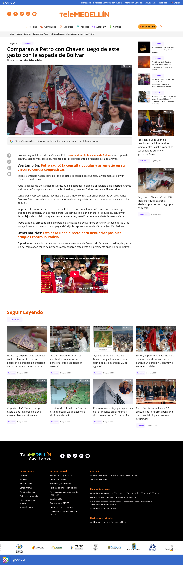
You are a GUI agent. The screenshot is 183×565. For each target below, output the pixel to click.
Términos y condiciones (60, 483)
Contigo (115, 26)
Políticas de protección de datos (64, 488)
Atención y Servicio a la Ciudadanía (140, 2)
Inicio (12, 34)
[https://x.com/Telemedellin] (69, 456)
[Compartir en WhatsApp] (9, 168)
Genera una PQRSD (58, 479)
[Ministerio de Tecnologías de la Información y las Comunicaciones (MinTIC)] (72, 548)
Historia (23, 475)
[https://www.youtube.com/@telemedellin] (87, 456)
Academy (99, 26)
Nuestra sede (26, 483)
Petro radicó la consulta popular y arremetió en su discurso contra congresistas (71, 167)
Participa (163, 2)
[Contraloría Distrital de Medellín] (33, 548)
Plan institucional (27, 492)
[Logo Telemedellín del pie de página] (35, 456)
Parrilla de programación (61, 475)
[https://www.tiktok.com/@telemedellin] (75, 456)
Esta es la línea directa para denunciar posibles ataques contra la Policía (69, 235)
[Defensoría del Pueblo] (129, 548)
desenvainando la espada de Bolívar (89, 155)
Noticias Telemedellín (30, 60)
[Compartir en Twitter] (9, 162)
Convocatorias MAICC (59, 503)
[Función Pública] (148, 548)
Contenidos (48, 26)
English (177, 2)
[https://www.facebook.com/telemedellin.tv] (62, 456)
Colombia (27, 34)
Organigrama (26, 488)
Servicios (24, 479)
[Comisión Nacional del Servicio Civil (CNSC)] (52, 547)
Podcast (82, 26)
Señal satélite (56, 499)
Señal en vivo (148, 26)
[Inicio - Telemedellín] (84, 13)
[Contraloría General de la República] (14, 548)
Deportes (66, 26)
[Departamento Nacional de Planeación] (167, 548)
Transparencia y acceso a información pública (101, 2)
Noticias (30, 26)
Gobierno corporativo (29, 496)
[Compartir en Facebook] (9, 155)
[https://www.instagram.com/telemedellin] (81, 456)
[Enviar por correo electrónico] (9, 174)
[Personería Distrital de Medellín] (91, 548)
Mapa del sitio (26, 507)
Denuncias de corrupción (61, 507)
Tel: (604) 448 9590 (98, 479)
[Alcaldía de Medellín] (110, 548)
